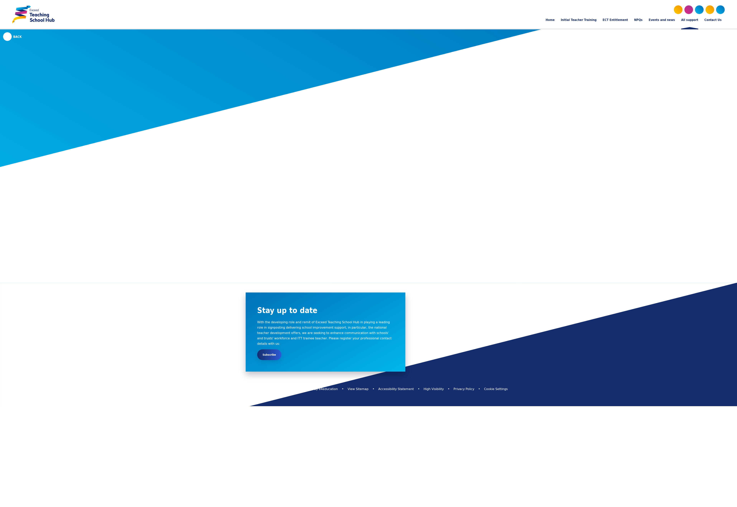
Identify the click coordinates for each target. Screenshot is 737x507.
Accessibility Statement (396, 389)
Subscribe (269, 355)
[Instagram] (699, 9)
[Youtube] (688, 9)
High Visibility (434, 389)
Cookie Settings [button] (496, 389)
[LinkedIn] (710, 9)
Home (357, 64)
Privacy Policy (464, 389)
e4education (328, 389)
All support (375, 64)
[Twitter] (678, 9)
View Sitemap (358, 389)
